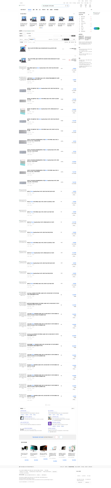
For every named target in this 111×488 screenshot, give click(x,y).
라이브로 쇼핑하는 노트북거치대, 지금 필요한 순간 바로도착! (60, 424)
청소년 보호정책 (77, 466)
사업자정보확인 (54, 471)
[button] (81, 6)
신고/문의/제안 (84, 475)
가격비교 (26, 39)
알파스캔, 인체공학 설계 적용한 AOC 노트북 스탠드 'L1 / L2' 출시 (85, 54)
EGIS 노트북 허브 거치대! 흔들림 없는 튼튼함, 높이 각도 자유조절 (33, 430)
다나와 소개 (62, 466)
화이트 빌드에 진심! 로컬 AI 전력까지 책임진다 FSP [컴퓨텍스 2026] (85, 50)
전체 (21, 39)
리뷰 (48, 9)
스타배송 (31, 414)
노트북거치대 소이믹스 (55, 416)
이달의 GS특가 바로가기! (52, 431)
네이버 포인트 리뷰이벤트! (56, 420)
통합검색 (29, 9)
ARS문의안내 (87, 482)
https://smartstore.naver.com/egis (31, 429)
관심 (33, 81)
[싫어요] (56, 437)
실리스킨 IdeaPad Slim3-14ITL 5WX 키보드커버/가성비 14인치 (41, 191)
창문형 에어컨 (83, 31)
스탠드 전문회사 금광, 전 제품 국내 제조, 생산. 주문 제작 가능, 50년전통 (33, 419)
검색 (73, 35)
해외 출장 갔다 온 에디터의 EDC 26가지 (85, 62)
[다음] (91, 14)
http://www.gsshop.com (53, 429)
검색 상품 (32, 39)
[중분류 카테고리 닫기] (31, 33)
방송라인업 (54, 426)
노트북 (82, 29)
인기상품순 (21, 42)
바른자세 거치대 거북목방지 (28, 428)
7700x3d (82, 21)
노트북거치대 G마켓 (23, 410)
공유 (91, 9)
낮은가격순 (25, 42)
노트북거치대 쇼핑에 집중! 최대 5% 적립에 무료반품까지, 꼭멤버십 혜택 (29, 413)
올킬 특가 (54, 414)
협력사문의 (90, 466)
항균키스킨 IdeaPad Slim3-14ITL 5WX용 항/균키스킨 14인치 (40, 222)
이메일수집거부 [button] (80, 482)
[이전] (90, 14)
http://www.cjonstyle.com (57, 423)
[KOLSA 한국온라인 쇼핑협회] (21, 484)
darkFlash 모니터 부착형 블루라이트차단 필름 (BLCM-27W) (71, 454)
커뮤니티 (43, 9)
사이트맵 (82, 466)
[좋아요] (61, 437)
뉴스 (40, 9)
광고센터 (86, 466)
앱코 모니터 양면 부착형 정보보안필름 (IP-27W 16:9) (33, 454)
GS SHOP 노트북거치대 (51, 428)
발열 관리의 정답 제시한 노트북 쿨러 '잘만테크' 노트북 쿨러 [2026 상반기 (88, 38)
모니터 (82, 24)
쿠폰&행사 (62, 426)
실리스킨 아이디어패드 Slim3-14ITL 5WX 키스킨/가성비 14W (40, 211)
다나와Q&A (56, 9)
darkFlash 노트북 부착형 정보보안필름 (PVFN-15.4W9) (62, 454)
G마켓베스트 (22, 414)
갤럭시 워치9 (83, 16)
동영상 (51, 9)
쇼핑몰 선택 (50, 39)
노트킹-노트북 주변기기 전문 (24, 422)
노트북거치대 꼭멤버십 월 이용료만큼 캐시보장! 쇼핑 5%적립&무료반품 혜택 (58, 413)
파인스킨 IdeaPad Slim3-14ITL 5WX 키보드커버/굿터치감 (40, 232)
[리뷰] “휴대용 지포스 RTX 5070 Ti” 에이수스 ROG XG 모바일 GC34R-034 (85, 64)
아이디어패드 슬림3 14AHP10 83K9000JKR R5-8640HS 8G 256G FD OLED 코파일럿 (23, 24)
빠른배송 (30, 35)
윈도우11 (82, 28)
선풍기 (82, 26)
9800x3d (82, 18)
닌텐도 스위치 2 (83, 23)
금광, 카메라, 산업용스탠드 (28, 416)
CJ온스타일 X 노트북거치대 (56, 422)
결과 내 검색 (66, 39)
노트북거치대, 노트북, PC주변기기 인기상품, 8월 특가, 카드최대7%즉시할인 (58, 430)
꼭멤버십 (34, 414)
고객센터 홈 (78, 475)
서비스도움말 (88, 475)
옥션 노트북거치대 (50, 410)
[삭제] (65, 5)
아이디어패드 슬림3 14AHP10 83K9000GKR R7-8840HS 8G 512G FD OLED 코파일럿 (42, 24)
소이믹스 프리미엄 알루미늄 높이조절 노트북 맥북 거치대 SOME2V (61, 419)
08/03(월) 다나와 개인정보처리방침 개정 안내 (28, 466)
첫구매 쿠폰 (58, 426)
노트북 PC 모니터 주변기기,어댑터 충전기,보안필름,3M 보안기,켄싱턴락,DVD (30, 424)
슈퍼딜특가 (26, 414)
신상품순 (34, 42)
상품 (33, 9)
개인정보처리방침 (71, 466)
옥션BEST (50, 414)
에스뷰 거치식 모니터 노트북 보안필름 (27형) (24, 454)
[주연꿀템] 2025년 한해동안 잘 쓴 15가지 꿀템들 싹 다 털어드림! (85, 67)
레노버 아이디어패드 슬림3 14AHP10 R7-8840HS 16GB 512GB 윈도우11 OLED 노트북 (33, 24)
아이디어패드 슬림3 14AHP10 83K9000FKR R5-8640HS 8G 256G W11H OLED (71, 24)
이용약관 (66, 466)
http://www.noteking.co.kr (26, 423)
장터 (37, 9)
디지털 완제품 (29, 33)
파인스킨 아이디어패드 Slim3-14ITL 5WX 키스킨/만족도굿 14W (41, 201)
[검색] (68, 6)
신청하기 (73, 408)
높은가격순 (30, 42)
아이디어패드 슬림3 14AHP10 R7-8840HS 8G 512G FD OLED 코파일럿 (61, 24)
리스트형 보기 (70, 39)
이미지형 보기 (71, 39)
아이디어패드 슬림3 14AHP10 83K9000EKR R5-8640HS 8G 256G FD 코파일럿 (52, 24)
